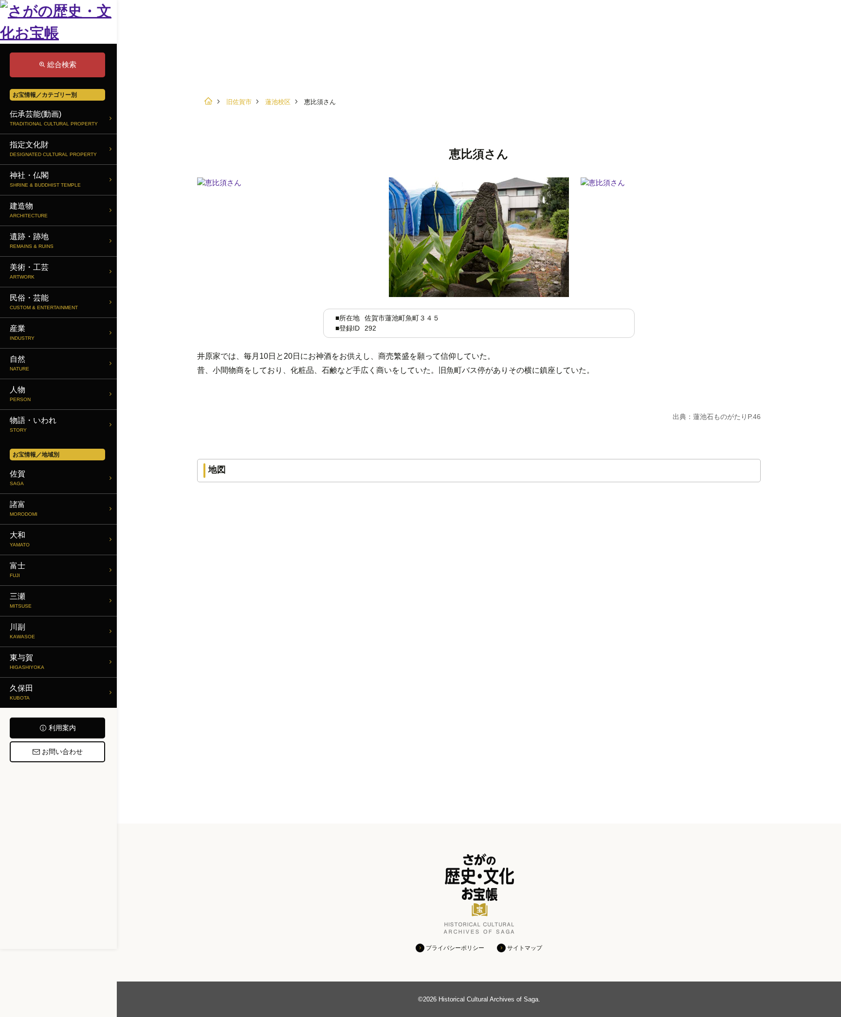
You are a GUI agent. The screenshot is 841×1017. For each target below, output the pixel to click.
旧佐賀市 (239, 101)
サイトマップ (524, 948)
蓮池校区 (278, 101)
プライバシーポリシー (455, 948)
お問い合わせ (62, 751)
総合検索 (61, 64)
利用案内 (62, 728)
